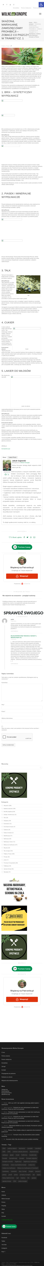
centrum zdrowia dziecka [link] (20, 1151)
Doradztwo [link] (16, 8)
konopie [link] (21, 1158)
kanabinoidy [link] (32, 1155)
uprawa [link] (34, 1178)
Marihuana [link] (6, 838)
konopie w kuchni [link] (7, 1161)
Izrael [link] (17, 1155)
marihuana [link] (5, 1165)
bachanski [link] (22, 1148)
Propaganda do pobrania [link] (9, 1073)
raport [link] (38, 1174)
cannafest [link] (38, 1148)
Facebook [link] (4, 1237)
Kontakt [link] (4, 1070)
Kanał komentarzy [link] (7, 1092)
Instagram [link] (4, 1248)
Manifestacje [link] (7, 835)
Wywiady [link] (6, 872)
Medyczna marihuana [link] (9, 844)
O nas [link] (3, 1052)
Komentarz (5, 682)
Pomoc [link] (3, 1202)
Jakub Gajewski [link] (19, 461)
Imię (3, 704)
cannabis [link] (30, 1148)
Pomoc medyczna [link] (26, 8)
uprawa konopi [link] (6, 1181)
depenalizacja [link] (34, 1151)
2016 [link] (3, 1148)
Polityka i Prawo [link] (5, 46)
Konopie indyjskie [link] (31, 1158)
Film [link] (5, 817)
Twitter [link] (3, 1241)
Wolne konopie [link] (6, 1198)
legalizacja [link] (18, 1161)
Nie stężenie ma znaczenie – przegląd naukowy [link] (19, 595)
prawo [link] (5, 859)
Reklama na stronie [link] (7, 1077)
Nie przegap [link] (7, 850)
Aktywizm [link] (6, 805)
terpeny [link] (23, 1178)
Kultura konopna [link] (8, 832)
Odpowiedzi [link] (14, 631)
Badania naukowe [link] (8, 808)
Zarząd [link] (3, 1066)
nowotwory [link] (5, 1171)
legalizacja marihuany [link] (30, 1161)
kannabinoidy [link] (13, 1158)
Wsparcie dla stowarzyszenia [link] (10, 1080)
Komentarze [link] (7, 823)
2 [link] (10, 46)
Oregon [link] (31, 1171)
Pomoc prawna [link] (37, 8)
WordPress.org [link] (6, 1094)
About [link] (4, 457)
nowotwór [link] (14, 1171)
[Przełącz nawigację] (40, 13)
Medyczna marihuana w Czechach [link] (27, 1168)
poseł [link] (10, 1174)
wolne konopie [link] (22, 1181)
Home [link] (3, 1191)
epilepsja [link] (5, 1155)
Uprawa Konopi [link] (7, 869)
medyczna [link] (31, 1165)
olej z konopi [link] (22, 1171)
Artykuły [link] (4, 1195)
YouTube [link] (4, 1244)
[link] (41, 4)
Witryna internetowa (7, 718)
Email (3, 711)
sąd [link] (17, 1178)
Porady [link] (5, 856)
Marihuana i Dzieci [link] (8, 841)
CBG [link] (9, 1151)
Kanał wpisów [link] (5, 1091)
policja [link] (4, 1174)
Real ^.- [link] (4, 1251)
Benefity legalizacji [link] (8, 811)
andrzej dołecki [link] (12, 1148)
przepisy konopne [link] (25, 1174)
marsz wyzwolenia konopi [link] (18, 1165)
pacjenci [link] (37, 1171)
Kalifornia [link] (24, 1155)
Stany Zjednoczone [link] (8, 1178)
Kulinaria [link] (6, 829)
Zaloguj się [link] (5, 1089)
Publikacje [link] (6, 866)
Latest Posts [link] (12, 457)
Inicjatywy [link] (6, 820)
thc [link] (28, 1178)
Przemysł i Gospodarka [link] (9, 862)
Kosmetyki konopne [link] (9, 826)
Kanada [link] (4, 1158)
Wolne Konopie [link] (25, 462)
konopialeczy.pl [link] (6, 448)
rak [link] (34, 1174)
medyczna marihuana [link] (8, 1168)
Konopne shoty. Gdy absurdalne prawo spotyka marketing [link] (22, 1139)
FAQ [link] (3, 1212)
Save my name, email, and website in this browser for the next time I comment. (20, 729)
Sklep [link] (3, 1209)
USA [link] (14, 1181)
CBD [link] (3, 1151)
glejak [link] (12, 1155)
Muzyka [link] (6, 847)
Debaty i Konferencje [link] (9, 814)
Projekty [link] (4, 1205)
